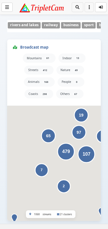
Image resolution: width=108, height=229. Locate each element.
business (71, 24)
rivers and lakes (24, 24)
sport (89, 24)
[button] (14, 219)
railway (51, 24)
